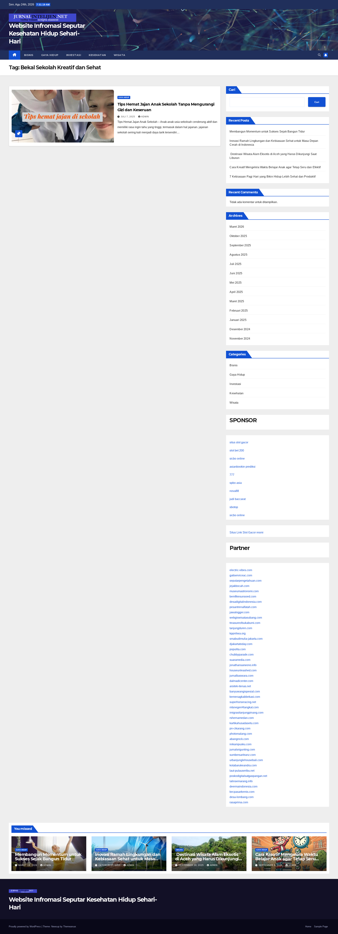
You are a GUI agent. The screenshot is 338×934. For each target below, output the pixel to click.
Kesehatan (97, 55)
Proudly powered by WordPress (25, 926)
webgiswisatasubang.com (246, 617)
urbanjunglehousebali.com (246, 760)
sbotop (234, 507)
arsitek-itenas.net (240, 686)
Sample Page (321, 926)
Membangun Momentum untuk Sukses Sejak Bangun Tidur (267, 131)
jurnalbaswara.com (241, 675)
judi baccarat (238, 499)
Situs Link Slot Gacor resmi (246, 532)
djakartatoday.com (241, 643)
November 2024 (240, 338)
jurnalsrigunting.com (242, 749)
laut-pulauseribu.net (242, 770)
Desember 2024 (240, 329)
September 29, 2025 (191, 865)
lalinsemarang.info (241, 781)
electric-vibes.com (241, 570)
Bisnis (28, 55)
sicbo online (237, 458)
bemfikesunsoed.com (243, 596)
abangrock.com (239, 738)
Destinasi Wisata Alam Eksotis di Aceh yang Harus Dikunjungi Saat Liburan (207, 859)
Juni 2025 (236, 273)
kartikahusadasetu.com (244, 723)
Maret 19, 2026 (28, 865)
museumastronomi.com (244, 591)
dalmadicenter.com (241, 680)
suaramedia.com (240, 659)
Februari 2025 (239, 310)
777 (232, 474)
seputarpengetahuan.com (245, 580)
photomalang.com (241, 733)
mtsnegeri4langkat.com (244, 707)
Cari (232, 90)
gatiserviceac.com (241, 575)
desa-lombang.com (242, 797)
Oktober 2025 (238, 236)
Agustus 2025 (238, 254)
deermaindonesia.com (243, 786)
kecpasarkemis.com (242, 791)
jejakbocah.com (239, 585)
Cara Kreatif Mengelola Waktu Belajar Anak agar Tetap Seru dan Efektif (275, 167)
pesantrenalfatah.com (243, 607)
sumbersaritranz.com (243, 754)
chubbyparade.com (242, 654)
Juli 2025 (235, 263)
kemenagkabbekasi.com (245, 696)
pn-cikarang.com (240, 728)
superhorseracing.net (243, 702)
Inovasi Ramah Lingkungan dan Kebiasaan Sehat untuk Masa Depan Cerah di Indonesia (127, 859)
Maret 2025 (237, 301)
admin (145, 116)
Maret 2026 (237, 226)
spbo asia (236, 482)
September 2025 (240, 245)
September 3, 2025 (271, 865)
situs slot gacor (239, 442)
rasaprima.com (239, 802)
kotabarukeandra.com (243, 765)
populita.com (238, 649)
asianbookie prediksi (242, 466)
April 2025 (236, 291)
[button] (319, 54)
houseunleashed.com (243, 670)
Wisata (119, 55)
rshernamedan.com (242, 717)
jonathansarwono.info (243, 665)
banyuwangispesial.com (245, 691)
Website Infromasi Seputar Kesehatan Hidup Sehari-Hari (47, 33)
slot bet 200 (237, 450)
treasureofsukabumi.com (245, 622)
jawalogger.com (239, 612)
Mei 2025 (236, 282)
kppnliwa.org (238, 633)
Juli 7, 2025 (128, 116)
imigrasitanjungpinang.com (246, 712)
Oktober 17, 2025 (109, 865)
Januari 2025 (238, 319)
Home (308, 926)
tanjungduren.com (241, 628)
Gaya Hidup (49, 55)
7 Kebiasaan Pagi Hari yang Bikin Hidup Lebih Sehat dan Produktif (272, 176)
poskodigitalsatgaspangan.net (248, 775)
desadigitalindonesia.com (246, 601)
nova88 (234, 490)
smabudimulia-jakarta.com (246, 638)
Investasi (73, 55)
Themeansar (69, 926)
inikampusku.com (240, 744)
